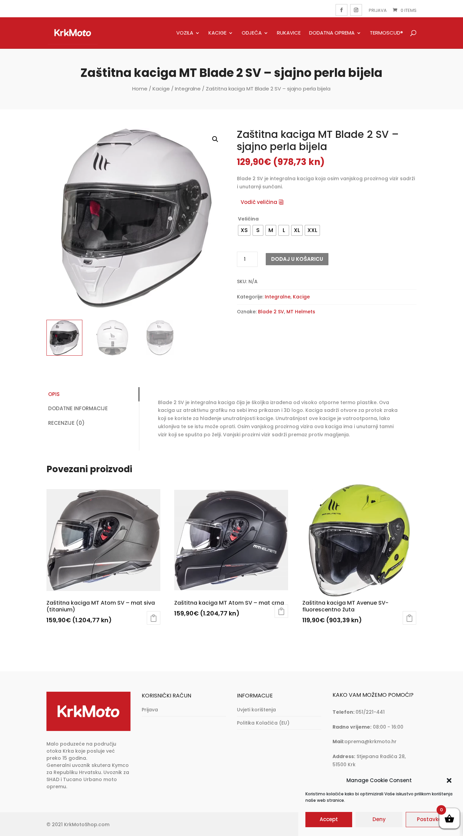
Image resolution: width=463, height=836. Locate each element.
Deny (379, 819)
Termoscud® (386, 33)
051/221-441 (370, 712)
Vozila (184, 33)
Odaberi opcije (153, 618)
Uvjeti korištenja (256, 709)
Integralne (188, 88)
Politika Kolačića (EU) (263, 722)
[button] (449, 780)
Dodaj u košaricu (297, 259)
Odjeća (252, 33)
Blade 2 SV (271, 311)
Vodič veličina (259, 202)
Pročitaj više (281, 611)
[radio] (244, 230)
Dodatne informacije (78, 408)
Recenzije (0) (66, 422)
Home (139, 88)
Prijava (378, 10)
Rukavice (289, 33)
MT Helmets (300, 311)
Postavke (429, 819)
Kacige (217, 33)
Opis (54, 394)
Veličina (248, 218)
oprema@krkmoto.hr (370, 741)
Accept (329, 819)
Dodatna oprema (332, 33)
